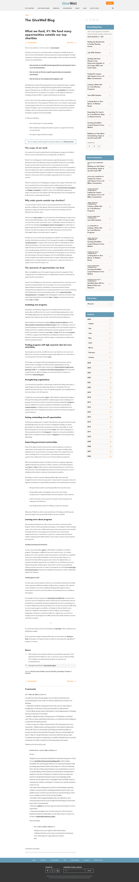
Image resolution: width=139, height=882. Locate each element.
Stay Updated (55, 860)
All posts (90, 304)
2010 (89, 437)
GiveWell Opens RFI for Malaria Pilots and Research (95, 284)
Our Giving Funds (43, 8)
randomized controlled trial (55, 598)
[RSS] (99, 146)
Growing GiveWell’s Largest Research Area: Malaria (95, 125)
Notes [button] (28, 650)
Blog (85, 8)
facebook (87, 20)
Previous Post (32, 42)
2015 (89, 412)
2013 (89, 422)
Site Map (86, 860)
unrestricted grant (30, 407)
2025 (89, 363)
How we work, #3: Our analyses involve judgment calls (46, 79)
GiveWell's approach (44, 671)
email (97, 20)
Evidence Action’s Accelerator (59, 322)
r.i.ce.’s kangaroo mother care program (51, 225)
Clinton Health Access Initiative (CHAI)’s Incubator (40, 325)
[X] (94, 146)
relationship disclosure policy (45, 816)
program (70, 402)
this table (58, 628)
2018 (89, 397)
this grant (48, 432)
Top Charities (29, 8)
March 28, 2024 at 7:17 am (36, 694)
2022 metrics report (50, 665)
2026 (89, 319)
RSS (102, 36)
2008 (89, 446)
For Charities (75, 860)
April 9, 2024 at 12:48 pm (47, 750)
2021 (89, 382)
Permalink (67, 671)
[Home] (69, 4)
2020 (89, 387)
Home (26, 15)
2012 (89, 427)
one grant (72, 332)
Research (56, 8)
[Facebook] (89, 146)
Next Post (70, 42)
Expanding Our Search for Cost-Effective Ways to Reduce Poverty (96, 115)
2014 (89, 417)
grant (47, 397)
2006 (89, 456)
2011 (89, 432)
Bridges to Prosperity (34, 190)
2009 (89, 441)
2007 (89, 451)
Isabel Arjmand (55, 48)
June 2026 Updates (94, 95)
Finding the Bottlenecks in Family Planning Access (95, 44)
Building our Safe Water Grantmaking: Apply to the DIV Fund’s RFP (96, 136)
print (94, 20)
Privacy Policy (98, 860)
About (77, 8)
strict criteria (38, 217)
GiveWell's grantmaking (57, 671)
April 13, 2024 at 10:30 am (45, 826)
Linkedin (58, 871)
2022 (89, 377)
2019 (89, 392)
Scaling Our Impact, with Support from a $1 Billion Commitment (95, 76)
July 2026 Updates (94, 52)
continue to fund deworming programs (52, 369)
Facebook (94, 36)
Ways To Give (94, 8)
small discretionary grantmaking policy (47, 761)
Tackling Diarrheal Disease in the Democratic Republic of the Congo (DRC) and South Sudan (95, 63)
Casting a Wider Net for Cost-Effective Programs (94, 87)
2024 (89, 368)
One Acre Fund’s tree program (66, 187)
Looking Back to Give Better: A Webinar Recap (95, 104)
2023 (89, 373)
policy (40, 806)
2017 (89, 402)
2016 (89, 407)
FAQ (65, 860)
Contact (43, 860)
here (50, 297)
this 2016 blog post (38, 374)
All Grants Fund (68, 141)
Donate (110, 3)
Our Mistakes (67, 8)
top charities (61, 90)
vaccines (41, 295)
